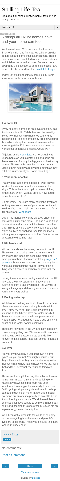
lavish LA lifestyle (46, 69)
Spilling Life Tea (21, 9)
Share (7, 439)
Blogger (36, 478)
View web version (30, 472)
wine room (25, 212)
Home (30, 466)
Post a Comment (13, 455)
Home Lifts (26, 154)
